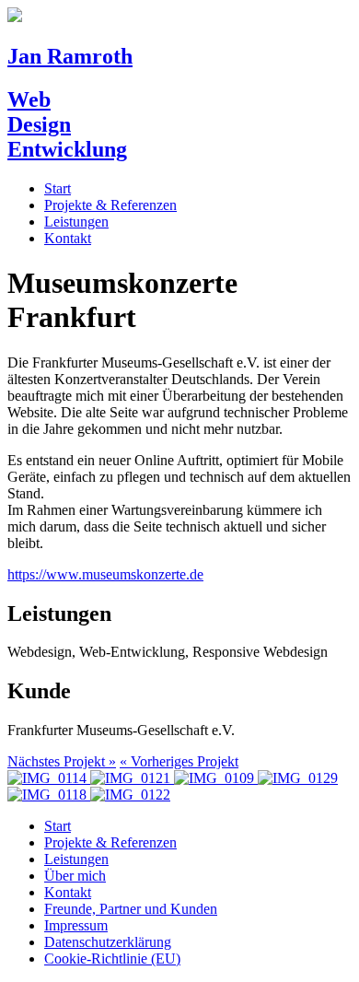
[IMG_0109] (212, 778)
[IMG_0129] (296, 778)
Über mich (75, 875)
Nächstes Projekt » (61, 761)
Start (57, 188)
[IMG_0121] (128, 778)
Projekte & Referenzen (110, 205)
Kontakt (67, 238)
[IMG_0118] (47, 794)
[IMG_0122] (128, 794)
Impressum (76, 925)
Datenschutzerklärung (107, 942)
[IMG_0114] (47, 778)
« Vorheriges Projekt (179, 761)
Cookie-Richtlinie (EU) (112, 958)
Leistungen (76, 221)
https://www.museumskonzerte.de (105, 574)
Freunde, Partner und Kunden (130, 909)
